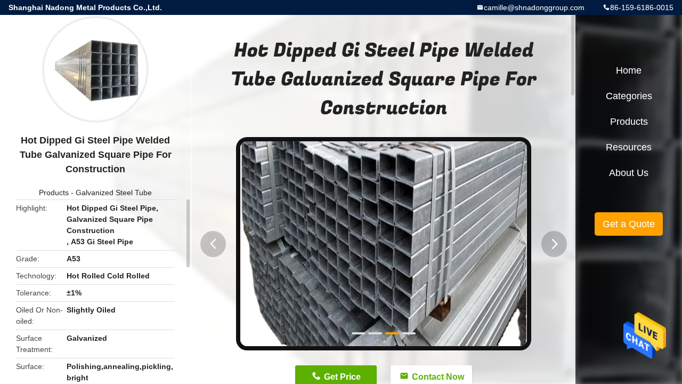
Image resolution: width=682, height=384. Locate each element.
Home (629, 70)
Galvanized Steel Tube (114, 192)
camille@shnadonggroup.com (534, 7)
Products (54, 192)
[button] (213, 244)
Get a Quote (629, 224)
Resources (629, 147)
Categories (629, 96)
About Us (628, 172)
